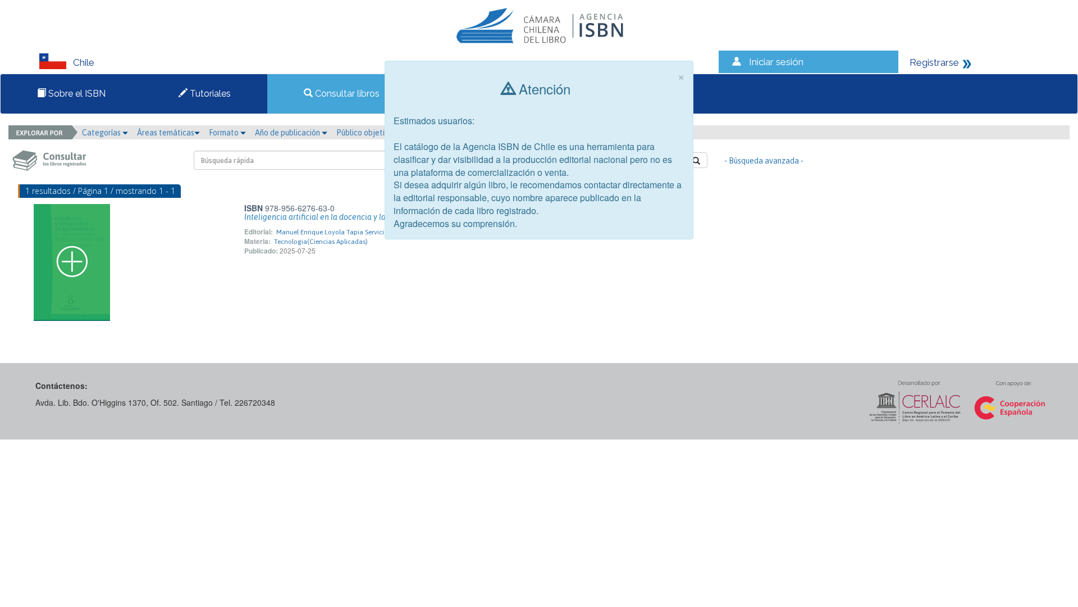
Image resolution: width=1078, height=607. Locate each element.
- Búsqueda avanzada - (763, 160)
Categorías (102, 132)
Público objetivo (364, 132)
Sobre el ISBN (76, 93)
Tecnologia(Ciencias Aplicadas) (321, 242)
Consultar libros (346, 93)
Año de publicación (288, 132)
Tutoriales (209, 93)
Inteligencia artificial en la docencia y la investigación (339, 216)
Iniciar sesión (776, 61)
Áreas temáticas (165, 132)
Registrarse (934, 62)
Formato (224, 132)
